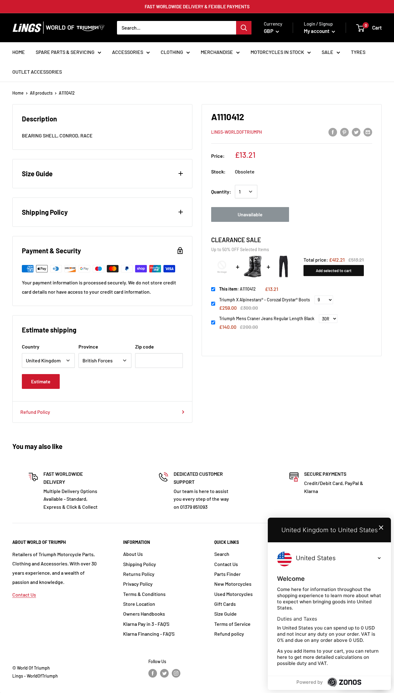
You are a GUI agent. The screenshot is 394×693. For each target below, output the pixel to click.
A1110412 (237, 288)
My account (317, 31)
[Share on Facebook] (332, 132)
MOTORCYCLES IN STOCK (277, 52)
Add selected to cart (334, 270)
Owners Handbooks (144, 614)
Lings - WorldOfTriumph (35, 676)
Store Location (139, 604)
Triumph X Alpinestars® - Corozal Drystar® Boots (264, 299)
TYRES (358, 52)
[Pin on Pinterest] (344, 132)
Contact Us (24, 594)
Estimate (40, 381)
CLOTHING (172, 52)
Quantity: (221, 191)
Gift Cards (225, 604)
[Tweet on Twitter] (356, 132)
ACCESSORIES (127, 52)
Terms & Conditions (144, 594)
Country (30, 346)
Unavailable (250, 214)
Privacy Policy (138, 584)
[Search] (243, 28)
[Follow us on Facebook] (152, 673)
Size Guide (225, 614)
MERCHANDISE (217, 52)
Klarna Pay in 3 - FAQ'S (146, 624)
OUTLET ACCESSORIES (37, 72)
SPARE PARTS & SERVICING (65, 52)
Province (88, 346)
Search (221, 554)
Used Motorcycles (233, 594)
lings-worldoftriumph (236, 132)
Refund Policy (35, 412)
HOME (18, 52)
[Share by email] (368, 132)
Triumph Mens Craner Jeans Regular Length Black (266, 318)
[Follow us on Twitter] (164, 673)
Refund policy (229, 634)
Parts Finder (227, 574)
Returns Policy (139, 574)
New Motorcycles (232, 584)
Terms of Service (232, 624)
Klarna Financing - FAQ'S (149, 634)
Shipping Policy (139, 564)
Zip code (144, 346)
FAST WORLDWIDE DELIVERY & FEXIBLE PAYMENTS (197, 6)
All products (41, 93)
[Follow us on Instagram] (176, 673)
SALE (327, 52)
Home (18, 93)
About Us (133, 554)
